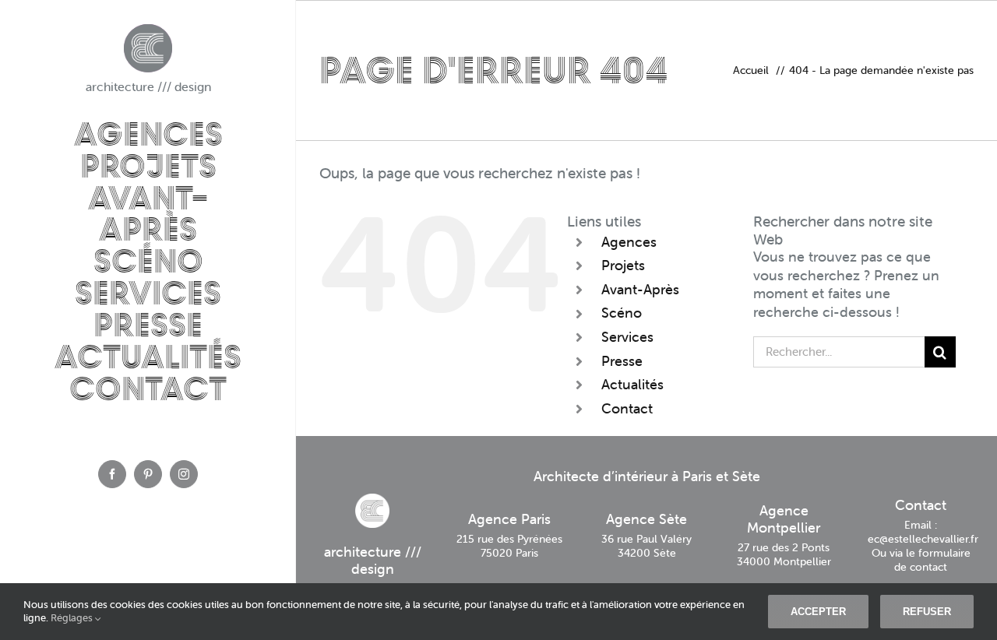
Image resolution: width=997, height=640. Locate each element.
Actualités (632, 384)
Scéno (621, 313)
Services (627, 337)
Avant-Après (640, 289)
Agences (629, 242)
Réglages (73, 617)
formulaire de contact (932, 560)
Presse (622, 361)
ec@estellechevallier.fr (923, 539)
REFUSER (927, 611)
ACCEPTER (818, 611)
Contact (627, 408)
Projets (623, 265)
